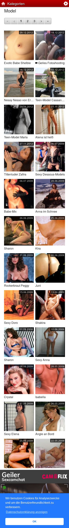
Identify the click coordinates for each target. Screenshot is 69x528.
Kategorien (16, 3)
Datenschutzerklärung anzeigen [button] (26, 512)
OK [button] (34, 521)
